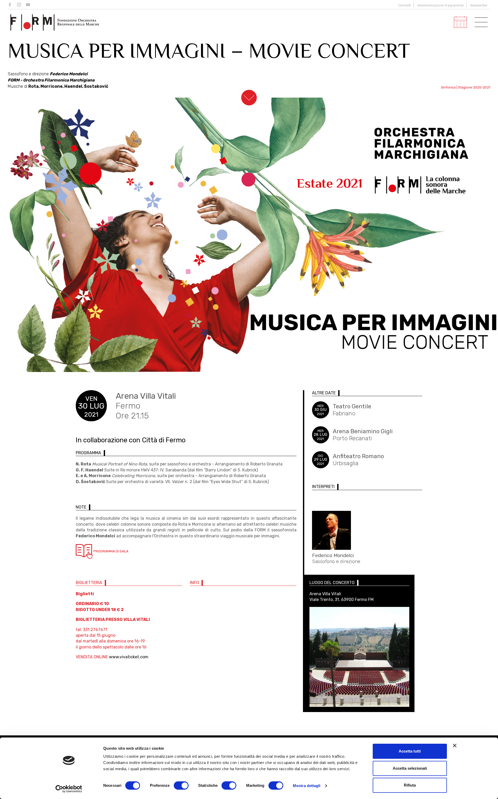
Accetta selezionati (410, 768)
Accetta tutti (410, 751)
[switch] (181, 785)
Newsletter (479, 5)
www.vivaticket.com (128, 656)
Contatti (404, 5)
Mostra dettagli (307, 785)
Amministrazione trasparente (440, 5)
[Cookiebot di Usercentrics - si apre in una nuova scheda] (69, 789)
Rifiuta (410, 785)
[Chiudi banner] (455, 745)
